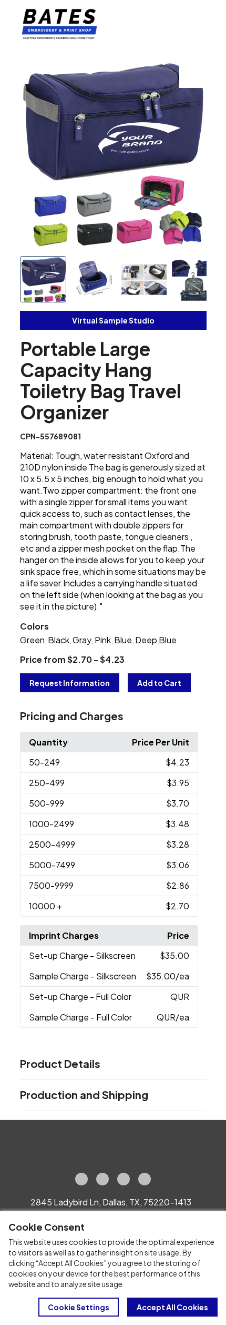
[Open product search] (172, 24)
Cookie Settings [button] (78, 1307)
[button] (113, 716)
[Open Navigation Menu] (194, 24)
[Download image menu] (192, 74)
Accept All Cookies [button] (172, 1307)
